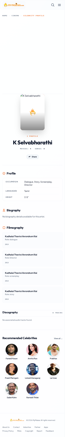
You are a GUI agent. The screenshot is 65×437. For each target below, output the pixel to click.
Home (4, 15)
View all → (58, 338)
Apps (46, 427)
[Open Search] (53, 5)
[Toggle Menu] (59, 5)
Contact (16, 427)
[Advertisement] (32, 55)
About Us (6, 427)
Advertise (27, 427)
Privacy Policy (8, 431)
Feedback (50, 431)
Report (39, 431)
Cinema (15, 15)
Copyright (29, 431)
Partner (37, 427)
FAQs (19, 431)
